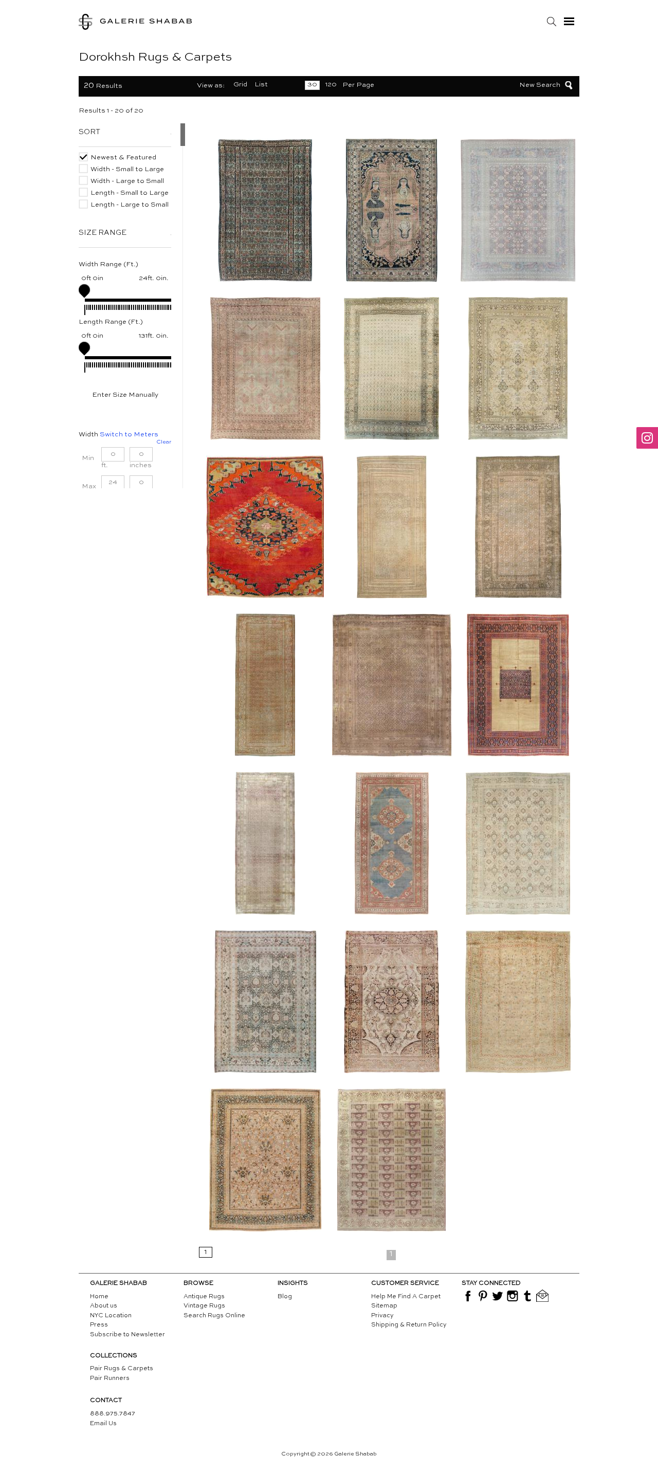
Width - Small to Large (127, 169)
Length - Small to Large (129, 193)
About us (103, 1306)
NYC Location (111, 1316)
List (261, 84)
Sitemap (384, 1306)
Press (99, 1325)
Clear (163, 442)
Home (99, 1297)
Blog (285, 1297)
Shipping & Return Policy (409, 1325)
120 (331, 84)
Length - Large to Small (129, 204)
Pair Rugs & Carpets (121, 1369)
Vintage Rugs (204, 1306)
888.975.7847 (112, 1414)
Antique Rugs (204, 1297)
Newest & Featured (123, 157)
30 (312, 84)
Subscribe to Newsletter (127, 1335)
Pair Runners (110, 1378)
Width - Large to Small (127, 181)
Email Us (103, 1424)
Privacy (382, 1316)
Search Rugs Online (214, 1316)
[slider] (84, 290)
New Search (539, 85)
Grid (240, 84)
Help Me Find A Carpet (406, 1297)
